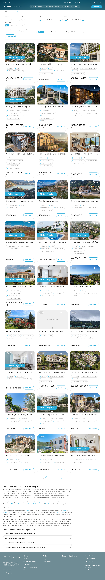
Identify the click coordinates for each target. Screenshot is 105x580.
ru (77, 2)
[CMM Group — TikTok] (5, 2)
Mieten (40, 6)
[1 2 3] (20, 52)
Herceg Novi (6, 512)
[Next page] (62, 478)
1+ (51, 31)
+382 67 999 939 (90, 558)
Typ (22, 16)
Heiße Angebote (89, 29)
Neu (12, 25)
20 (58, 477)
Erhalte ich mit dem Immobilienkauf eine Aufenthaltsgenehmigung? (25, 547)
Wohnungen (37, 502)
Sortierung (24, 29)
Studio (47, 31)
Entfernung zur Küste (10, 29)
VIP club (57, 6)
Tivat (37, 512)
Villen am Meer (22, 504)
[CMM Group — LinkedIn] (7, 2)
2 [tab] (52, 103)
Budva (27, 510)
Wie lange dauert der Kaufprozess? (15, 538)
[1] (52, 319)
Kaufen (32, 6)
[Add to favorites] (32, 45)
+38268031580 (97, 2)
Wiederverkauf (19, 25)
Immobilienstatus (9, 22)
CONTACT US (89, 556)
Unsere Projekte (48, 6)
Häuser (13, 504)
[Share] (29, 45)
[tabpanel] (20, 52)
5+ (66, 31)
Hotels (40, 504)
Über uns (76, 6)
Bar (57, 512)
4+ (63, 31)
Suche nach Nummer (75, 29)
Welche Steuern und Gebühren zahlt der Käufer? (19, 542)
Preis (39, 16)
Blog (70, 2)
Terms (93, 577)
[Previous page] (43, 478)
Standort (7, 16)
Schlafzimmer (41, 29)
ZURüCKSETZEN (11, 36)
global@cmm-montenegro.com (90, 562)
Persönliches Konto (69, 556)
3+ (59, 31)
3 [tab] (21, 103)
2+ (55, 31)
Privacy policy (34, 577)
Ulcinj (62, 512)
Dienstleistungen (65, 6)
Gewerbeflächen (33, 504)
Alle (7, 25)
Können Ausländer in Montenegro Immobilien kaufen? (21, 533)
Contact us (47, 562)
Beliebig (41, 31)
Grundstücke (48, 504)
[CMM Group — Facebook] (9, 2)
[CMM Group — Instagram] (3, 2)
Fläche (65, 16)
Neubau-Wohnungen (50, 502)
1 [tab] (18, 60)
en (80, 2)
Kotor (64, 510)
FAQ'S (66, 2)
